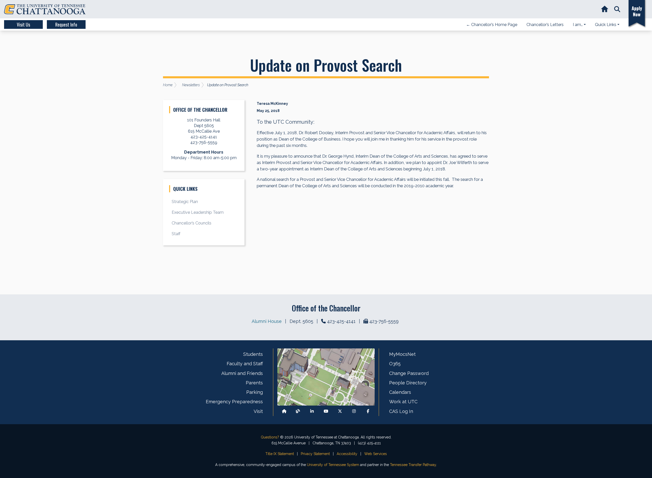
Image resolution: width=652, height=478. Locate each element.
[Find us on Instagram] (354, 411)
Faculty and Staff (245, 363)
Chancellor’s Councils (191, 223)
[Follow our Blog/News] (298, 411)
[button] (617, 9)
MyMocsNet (402, 354)
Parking (254, 392)
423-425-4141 (341, 321)
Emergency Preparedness (234, 401)
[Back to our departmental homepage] (284, 411)
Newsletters (191, 85)
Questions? (270, 437)
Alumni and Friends (242, 373)
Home (167, 85)
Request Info (66, 24)
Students (253, 354)
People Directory (408, 382)
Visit (258, 411)
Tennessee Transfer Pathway (413, 465)
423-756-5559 (384, 321)
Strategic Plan (185, 201)
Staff (176, 233)
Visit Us (23, 24)
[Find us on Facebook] (368, 411)
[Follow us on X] (340, 411)
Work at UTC (403, 401)
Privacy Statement (315, 454)
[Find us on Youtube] (326, 411)
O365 (395, 363)
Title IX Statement (279, 454)
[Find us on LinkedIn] (312, 411)
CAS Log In (401, 411)
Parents (254, 382)
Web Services (375, 454)
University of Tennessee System (333, 465)
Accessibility (347, 454)
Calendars (400, 392)
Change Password (409, 373)
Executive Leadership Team (198, 212)
